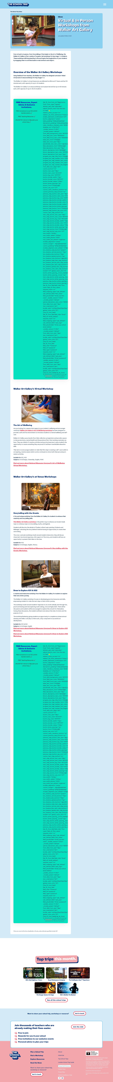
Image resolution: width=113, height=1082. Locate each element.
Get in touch (79, 1013)
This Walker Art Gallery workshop (24, 522)
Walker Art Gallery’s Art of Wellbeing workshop (36, 430)
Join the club (78, 1027)
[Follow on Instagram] (62, 1078)
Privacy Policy (49, 375)
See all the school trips (56, 1000)
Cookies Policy (61, 1069)
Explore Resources (37, 1059)
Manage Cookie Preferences (64, 1066)
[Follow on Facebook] (59, 1078)
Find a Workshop (36, 1055)
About (60, 1052)
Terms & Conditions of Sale (65, 1075)
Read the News (36, 1063)
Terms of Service (96, 1059)
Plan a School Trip (37, 1052)
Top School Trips (63, 1059)
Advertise (61, 1055)
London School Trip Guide (66, 1062)
